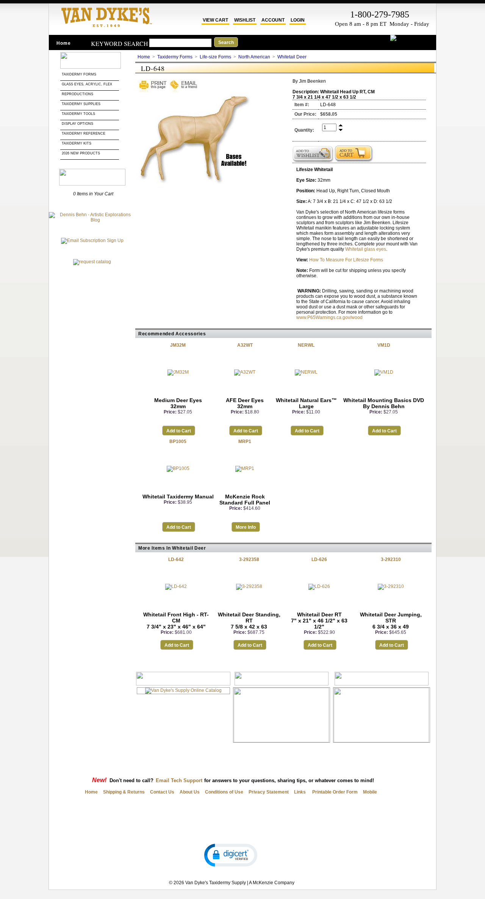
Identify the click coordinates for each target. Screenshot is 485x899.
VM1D (383, 345)
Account (273, 20)
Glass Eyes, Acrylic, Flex (87, 84)
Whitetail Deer (292, 57)
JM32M (178, 345)
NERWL (306, 345)
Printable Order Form (334, 792)
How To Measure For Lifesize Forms (346, 259)
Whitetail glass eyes (365, 249)
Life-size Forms (215, 57)
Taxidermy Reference (83, 133)
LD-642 (176, 559)
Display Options (77, 124)
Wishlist (244, 20)
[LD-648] (194, 182)
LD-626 (319, 559)
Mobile (370, 792)
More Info (246, 527)
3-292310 (391, 559)
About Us (190, 792)
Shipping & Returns (124, 792)
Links (300, 792)
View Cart (215, 20)
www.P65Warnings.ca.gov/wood (329, 317)
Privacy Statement (269, 792)
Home (63, 43)
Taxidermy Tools (78, 114)
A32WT (245, 345)
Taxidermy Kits (76, 143)
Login (298, 20)
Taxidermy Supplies (81, 104)
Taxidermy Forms (79, 74)
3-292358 (249, 559)
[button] (230, 855)
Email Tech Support (179, 780)
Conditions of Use (224, 792)
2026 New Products (81, 153)
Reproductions (77, 94)
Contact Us (162, 792)
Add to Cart (178, 431)
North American (254, 57)
